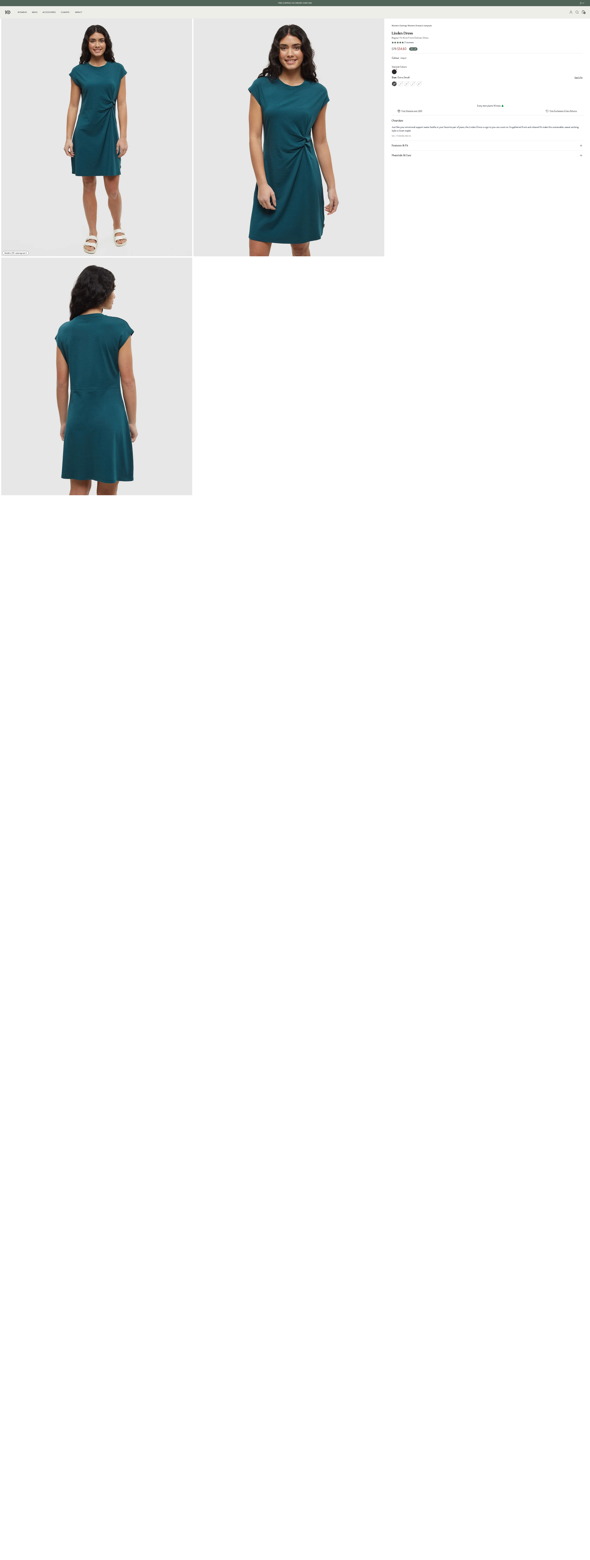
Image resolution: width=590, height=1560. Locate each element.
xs (394, 84)
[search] (577, 12)
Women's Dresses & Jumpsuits (420, 25)
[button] (487, 43)
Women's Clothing (399, 25)
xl (419, 84)
